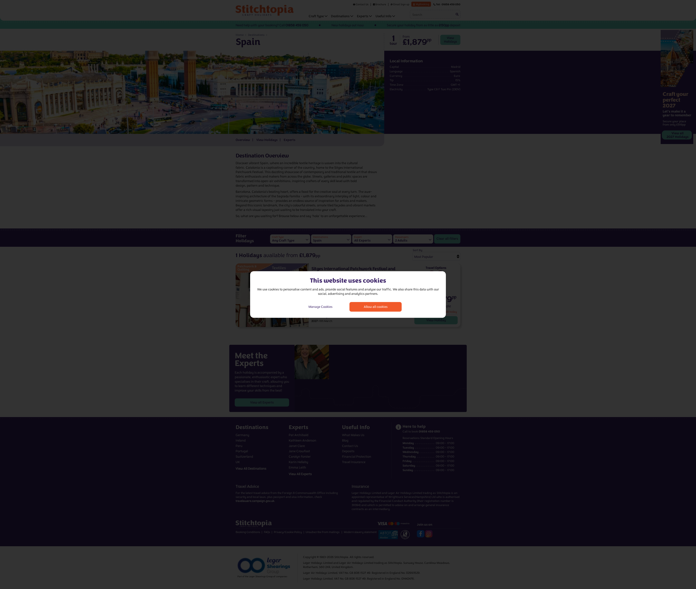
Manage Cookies (320, 307)
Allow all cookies (376, 307)
